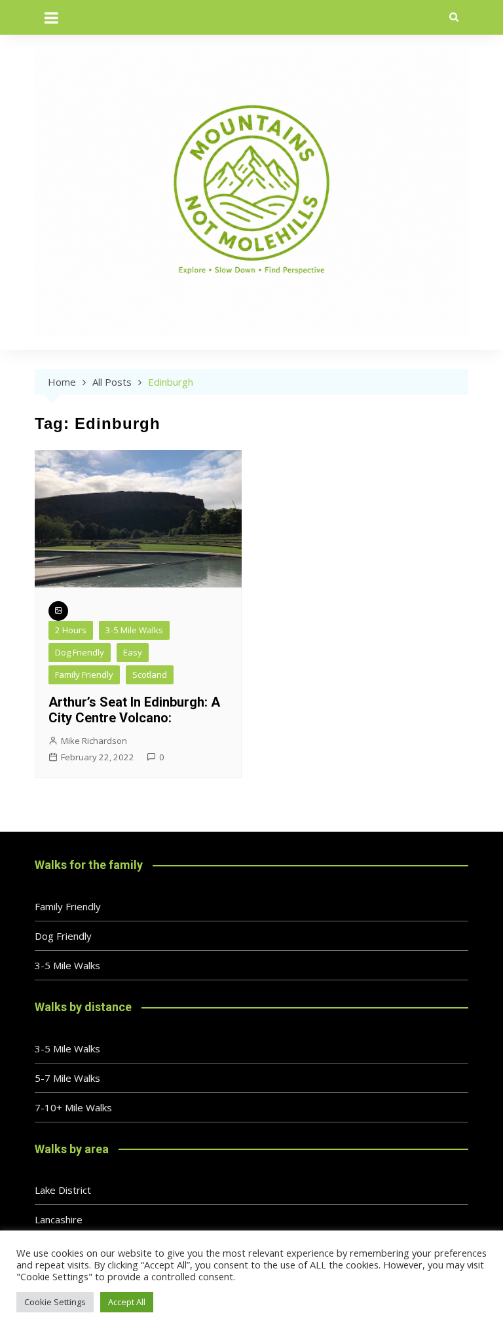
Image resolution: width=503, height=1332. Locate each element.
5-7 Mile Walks (67, 1077)
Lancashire (59, 1219)
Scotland (149, 674)
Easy (132, 652)
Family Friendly (84, 674)
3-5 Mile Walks (134, 630)
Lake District (63, 1189)
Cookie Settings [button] (55, 1302)
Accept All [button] (126, 1302)
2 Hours (70, 630)
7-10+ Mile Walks (73, 1107)
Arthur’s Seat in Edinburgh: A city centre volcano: (134, 710)
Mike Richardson (94, 741)
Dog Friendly (79, 652)
